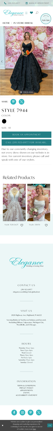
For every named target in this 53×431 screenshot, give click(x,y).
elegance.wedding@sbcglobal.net (26, 292)
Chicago (32, 325)
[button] (26, 13)
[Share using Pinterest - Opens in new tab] (13, 102)
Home (6, 22)
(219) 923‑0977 (26, 290)
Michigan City (38, 322)
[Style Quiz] (45, 18)
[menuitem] (26, 13)
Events (26, 393)
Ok (50, 425)
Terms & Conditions (26, 386)
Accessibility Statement (26, 395)
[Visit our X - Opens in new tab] (39, 412)
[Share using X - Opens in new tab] (21, 102)
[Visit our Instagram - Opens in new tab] (22, 412)
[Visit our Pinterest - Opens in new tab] (30, 412)
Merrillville (21, 325)
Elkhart (20, 322)
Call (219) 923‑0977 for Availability (28, 142)
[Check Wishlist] (31, 13)
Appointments (26, 390)
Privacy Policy (26, 388)
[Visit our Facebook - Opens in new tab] (14, 412)
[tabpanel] (26, 60)
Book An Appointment (27, 134)
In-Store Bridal (23, 22)
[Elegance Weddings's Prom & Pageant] (13, 13)
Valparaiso (28, 322)
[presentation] (14, 202)
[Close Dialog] (3, 425)
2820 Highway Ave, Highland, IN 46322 (26, 315)
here (34, 429)
